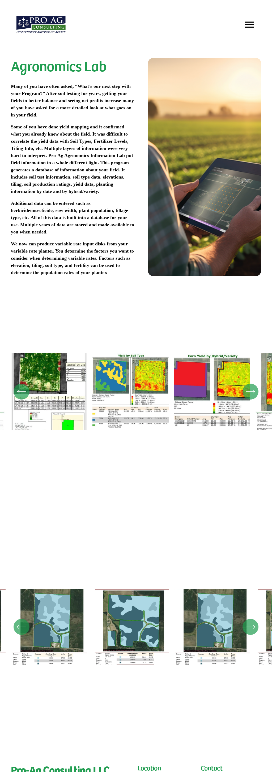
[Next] (250, 392)
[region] (136, 394)
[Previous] (21, 392)
